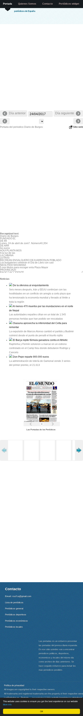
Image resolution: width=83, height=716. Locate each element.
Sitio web (77, 127)
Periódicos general (14, 608)
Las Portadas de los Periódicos (40, 429)
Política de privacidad (14, 685)
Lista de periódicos (14, 602)
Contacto (47, 3)
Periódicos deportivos (15, 614)
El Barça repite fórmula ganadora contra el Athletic (40, 340)
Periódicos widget (69, 3)
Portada (7, 3)
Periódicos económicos (16, 621)
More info (7, 704)
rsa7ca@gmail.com (21, 596)
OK (41, 711)
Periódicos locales (14, 627)
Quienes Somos (27, 3)
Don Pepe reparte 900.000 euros (30, 356)
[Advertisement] (41, 67)
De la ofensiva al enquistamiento (30, 285)
